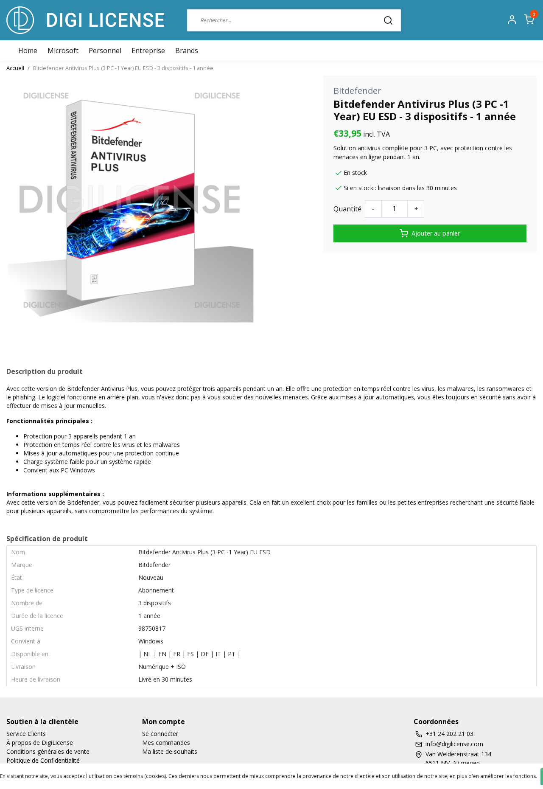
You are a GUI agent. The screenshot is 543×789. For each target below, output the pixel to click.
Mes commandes (166, 742)
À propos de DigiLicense (39, 742)
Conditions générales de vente (48, 751)
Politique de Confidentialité (43, 760)
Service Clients (26, 734)
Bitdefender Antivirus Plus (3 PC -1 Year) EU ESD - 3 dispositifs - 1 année (123, 68)
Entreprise (148, 50)
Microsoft (63, 50)
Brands (186, 50)
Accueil (15, 68)
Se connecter (160, 734)
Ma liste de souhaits (169, 751)
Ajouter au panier (435, 233)
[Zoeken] (388, 19)
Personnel (105, 50)
